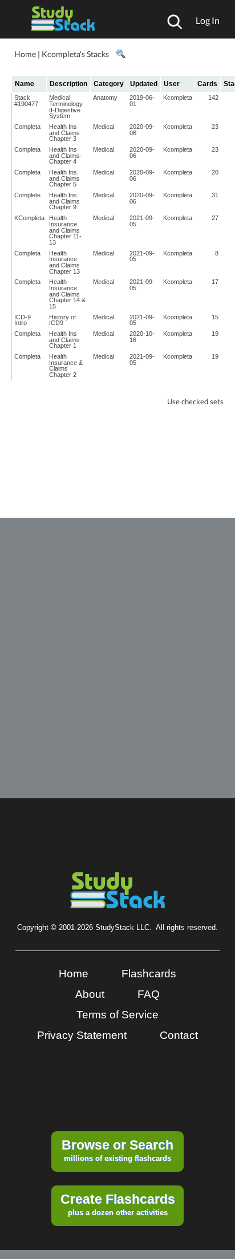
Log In (208, 20)
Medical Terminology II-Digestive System (66, 106)
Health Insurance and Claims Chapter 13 (64, 262)
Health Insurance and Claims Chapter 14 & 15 (67, 294)
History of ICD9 (62, 320)
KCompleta (29, 217)
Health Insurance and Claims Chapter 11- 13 (65, 230)
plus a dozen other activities (117, 1204)
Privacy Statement (82, 1035)
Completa (27, 126)
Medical (103, 126)
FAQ (148, 994)
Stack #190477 (26, 100)
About (89, 994)
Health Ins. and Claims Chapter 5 (64, 178)
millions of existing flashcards (117, 1150)
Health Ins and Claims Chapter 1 (64, 339)
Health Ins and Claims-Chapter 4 (65, 155)
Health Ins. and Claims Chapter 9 (64, 201)
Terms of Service (117, 1015)
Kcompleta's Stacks (75, 54)
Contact (179, 1035)
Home (25, 54)
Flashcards (148, 974)
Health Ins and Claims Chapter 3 (64, 132)
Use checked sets (195, 401)
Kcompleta (177, 97)
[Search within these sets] (120, 54)
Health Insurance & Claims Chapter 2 (66, 365)
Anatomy (105, 97)
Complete (27, 195)
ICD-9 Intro (22, 320)
